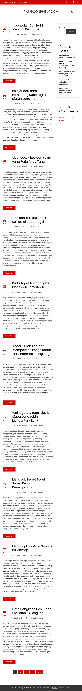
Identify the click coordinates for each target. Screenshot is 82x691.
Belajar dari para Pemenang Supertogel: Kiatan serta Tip (29, 95)
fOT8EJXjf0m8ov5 (21, 35)
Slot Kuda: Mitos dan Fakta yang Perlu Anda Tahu (31, 159)
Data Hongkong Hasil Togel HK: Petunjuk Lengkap (32, 611)
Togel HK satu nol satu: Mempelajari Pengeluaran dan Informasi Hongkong (32, 350)
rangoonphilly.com (41, 11)
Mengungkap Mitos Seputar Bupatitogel (32, 548)
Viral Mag (55, 688)
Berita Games (38, 35)
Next (39, 672)
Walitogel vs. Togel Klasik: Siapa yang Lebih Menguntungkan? (30, 417)
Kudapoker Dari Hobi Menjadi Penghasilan (28, 27)
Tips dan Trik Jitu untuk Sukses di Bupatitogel (29, 220)
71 (32, 672)
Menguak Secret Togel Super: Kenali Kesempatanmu (28, 483)
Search (62, 28)
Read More (9, 81)
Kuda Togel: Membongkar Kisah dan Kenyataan (31, 285)
